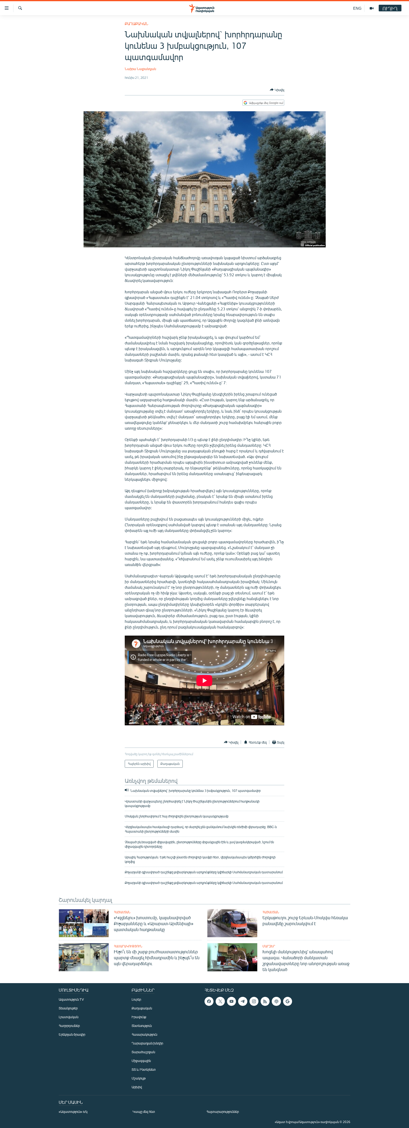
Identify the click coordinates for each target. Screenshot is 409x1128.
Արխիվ (137, 1087)
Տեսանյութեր (68, 1008)
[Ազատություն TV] (372, 8)
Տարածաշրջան (143, 1052)
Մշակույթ (139, 1078)
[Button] (277, 90)
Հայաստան (122, 912)
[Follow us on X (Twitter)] (220, 1001)
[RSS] (265, 1001)
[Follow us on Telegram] (242, 1001)
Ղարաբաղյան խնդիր (147, 1043)
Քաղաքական (136, 23)
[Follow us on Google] (287, 1001)
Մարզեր (268, 946)
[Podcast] (276, 1001)
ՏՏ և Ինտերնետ (144, 1069)
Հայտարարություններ (222, 1112)
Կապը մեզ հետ (144, 1112)
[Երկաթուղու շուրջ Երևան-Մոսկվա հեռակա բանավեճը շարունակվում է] (232, 923)
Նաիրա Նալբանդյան (140, 69)
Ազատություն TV (71, 999)
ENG (357, 8)
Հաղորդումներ (69, 1026)
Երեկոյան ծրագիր (72, 1034)
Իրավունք (139, 1017)
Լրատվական (68, 1017)
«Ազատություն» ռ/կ (73, 1112)
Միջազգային (141, 1061)
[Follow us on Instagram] (253, 1001)
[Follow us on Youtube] (231, 1001)
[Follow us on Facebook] (208, 1001)
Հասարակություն (128, 946)
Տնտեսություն (142, 1026)
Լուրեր (136, 999)
